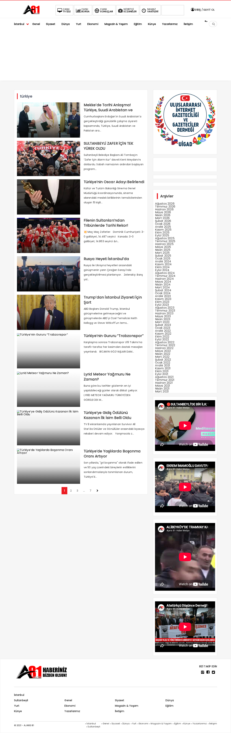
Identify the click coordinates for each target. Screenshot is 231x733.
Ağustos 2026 (165, 204)
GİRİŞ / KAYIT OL (204, 10)
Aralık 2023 (163, 296)
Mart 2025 (162, 253)
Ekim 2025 (162, 232)
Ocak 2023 (162, 328)
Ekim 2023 (162, 302)
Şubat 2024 (163, 290)
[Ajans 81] (32, 14)
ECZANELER (130, 10)
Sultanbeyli (21, 700)
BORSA (85, 10)
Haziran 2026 (164, 209)
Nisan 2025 (163, 250)
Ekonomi (69, 706)
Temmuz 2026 (165, 206)
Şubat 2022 (163, 360)
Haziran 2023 (164, 313)
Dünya (169, 700)
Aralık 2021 (162, 365)
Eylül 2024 (162, 270)
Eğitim (169, 706)
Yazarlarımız (72, 711)
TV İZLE (67, 10)
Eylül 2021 (161, 374)
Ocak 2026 (163, 224)
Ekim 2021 (162, 371)
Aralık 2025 (163, 227)
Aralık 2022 (163, 331)
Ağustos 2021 (164, 377)
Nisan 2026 (163, 215)
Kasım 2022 (163, 334)
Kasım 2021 (163, 368)
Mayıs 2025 (163, 247)
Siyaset (119, 700)
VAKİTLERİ (152, 10)
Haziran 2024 (164, 279)
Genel (68, 700)
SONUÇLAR (106, 10)
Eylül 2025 (162, 235)
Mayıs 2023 (163, 316)
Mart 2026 (162, 218)
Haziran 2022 (164, 348)
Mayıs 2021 (162, 386)
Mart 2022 (162, 357)
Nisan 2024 (163, 284)
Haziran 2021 (164, 383)
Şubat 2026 (163, 221)
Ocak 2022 (162, 362)
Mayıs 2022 (163, 351)
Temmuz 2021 (165, 380)
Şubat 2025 (163, 256)
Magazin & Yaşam (126, 706)
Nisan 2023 (162, 319)
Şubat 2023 (163, 325)
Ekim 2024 (162, 267)
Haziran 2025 (164, 244)
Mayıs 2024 (163, 282)
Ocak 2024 (163, 293)
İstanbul (19, 695)
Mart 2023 (162, 322)
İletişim (119, 711)
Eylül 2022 (162, 339)
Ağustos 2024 (165, 273)
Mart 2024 (162, 287)
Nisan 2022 (162, 354)
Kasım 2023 (163, 299)
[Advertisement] (115, 55)
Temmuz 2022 (165, 345)
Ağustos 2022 (164, 342)
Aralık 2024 (163, 261)
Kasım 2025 (163, 230)
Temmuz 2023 (165, 310)
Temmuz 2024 (165, 276)
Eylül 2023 (162, 305)
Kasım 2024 (163, 264)
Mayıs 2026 (163, 212)
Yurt (16, 706)
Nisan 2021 (162, 388)
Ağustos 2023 (164, 308)
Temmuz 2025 (165, 241)
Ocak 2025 (163, 258)
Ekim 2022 (162, 336)
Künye (18, 711)
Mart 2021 (162, 391)
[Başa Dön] (224, 726)
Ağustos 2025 (165, 238)
